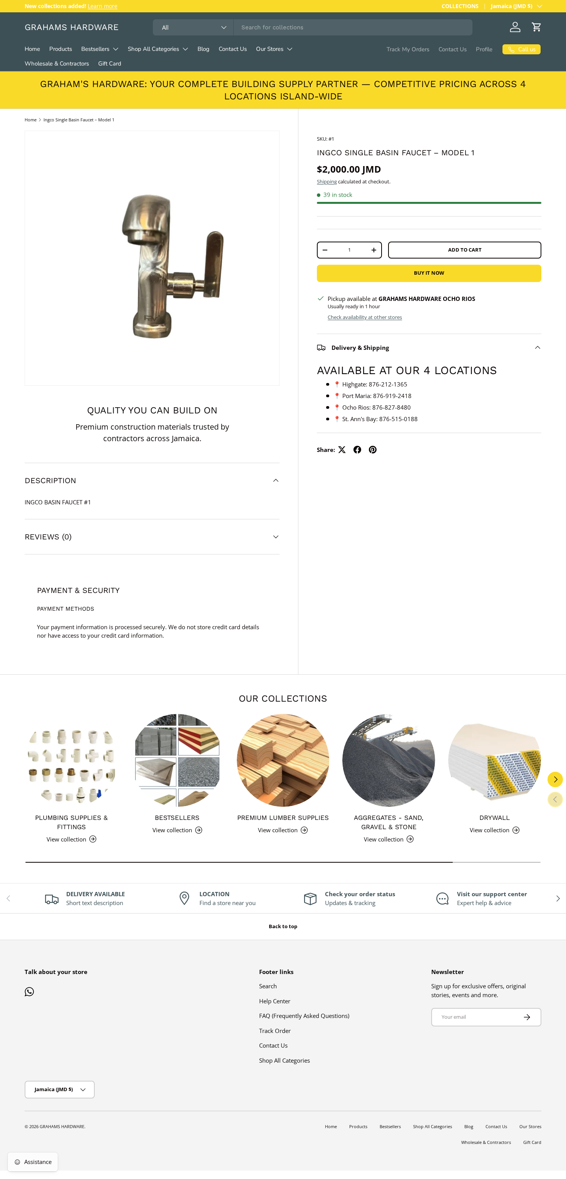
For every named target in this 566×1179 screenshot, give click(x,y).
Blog (203, 49)
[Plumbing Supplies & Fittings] (71, 760)
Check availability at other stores (365, 317)
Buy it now (429, 272)
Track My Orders (408, 49)
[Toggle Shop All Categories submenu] (185, 49)
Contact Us (233, 49)
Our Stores (269, 49)
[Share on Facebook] (357, 449)
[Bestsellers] (177, 760)
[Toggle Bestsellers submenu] (115, 49)
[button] (536, 26)
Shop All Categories (153, 49)
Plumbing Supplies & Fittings (71, 822)
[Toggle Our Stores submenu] (289, 49)
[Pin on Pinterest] (372, 449)
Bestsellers (95, 49)
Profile (484, 49)
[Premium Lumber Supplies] (283, 760)
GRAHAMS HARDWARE (62, 1126)
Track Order (275, 1031)
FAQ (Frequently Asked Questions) (304, 1015)
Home (32, 49)
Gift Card (109, 63)
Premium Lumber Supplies (283, 817)
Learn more (102, 6)
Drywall (494, 817)
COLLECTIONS (460, 6)
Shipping (327, 181)
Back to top (283, 926)
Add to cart (465, 249)
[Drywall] (494, 760)
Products (60, 49)
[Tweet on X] (342, 449)
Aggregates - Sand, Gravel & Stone (389, 822)
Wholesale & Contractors (57, 63)
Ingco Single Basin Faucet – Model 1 (79, 120)
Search (268, 986)
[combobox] (312, 27)
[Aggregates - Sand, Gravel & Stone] (388, 760)
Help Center (274, 1001)
